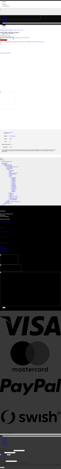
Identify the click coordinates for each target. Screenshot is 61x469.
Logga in (8, 454)
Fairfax (13, 182)
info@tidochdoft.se (5, 231)
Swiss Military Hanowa (14, 196)
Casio (11, 172)
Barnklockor (12, 170)
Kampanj (13, 184)
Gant (18, 30)
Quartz (10, 147)
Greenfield (14, 183)
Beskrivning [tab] (6, 133)
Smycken (4, 22)
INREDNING (4, 20)
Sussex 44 (14, 189)
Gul (10, 192)
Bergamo (13, 178)
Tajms (11, 197)
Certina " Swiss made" (14, 173)
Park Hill (21, 30)
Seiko (11, 195)
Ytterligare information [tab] (8, 132)
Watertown (14, 190)
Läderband (14, 185)
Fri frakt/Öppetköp (5, 6)
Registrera (2, 467)
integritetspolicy (3, 465)
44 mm (10, 144)
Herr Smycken (10, 167)
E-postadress (3, 461)
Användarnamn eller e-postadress (6, 450)
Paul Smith (12, 194)
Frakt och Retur (4, 249)
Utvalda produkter (8, 203)
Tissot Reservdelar (13, 199)
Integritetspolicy (4, 248)
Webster (13, 191)
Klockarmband (10, 168)
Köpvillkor (4, 1)
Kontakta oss (4, 4)
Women (3, 204)
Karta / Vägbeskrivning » (6, 222)
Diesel (11, 174)
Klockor (15, 30)
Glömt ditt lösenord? (4, 456)
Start (3, 15)
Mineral (10, 138)
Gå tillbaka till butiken (6, 35)
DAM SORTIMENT (8, 165)
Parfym (8, 200)
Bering (11, 171)
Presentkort (4, 24)
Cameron (13, 180)
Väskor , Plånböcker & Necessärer (13, 201)
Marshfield (14, 186)
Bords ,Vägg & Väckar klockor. (13, 166)
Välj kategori (2, 30)
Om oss (3, 3)
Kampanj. (11, 193)
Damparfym (4, 18)
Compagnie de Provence (7, 161)
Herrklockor (4, 17)
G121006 (34, 41)
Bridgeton (14, 179)
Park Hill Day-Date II (40, 41)
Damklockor (4, 16)
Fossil (11, 175)
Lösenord (2, 452)
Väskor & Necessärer (6, 444)
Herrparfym (4, 19)
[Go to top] (0, 434)
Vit (9, 141)
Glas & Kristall (5, 21)
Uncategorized (5, 163)
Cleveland (14, 181)
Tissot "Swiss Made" (13, 198)
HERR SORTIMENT (9, 30)
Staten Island (14, 188)
